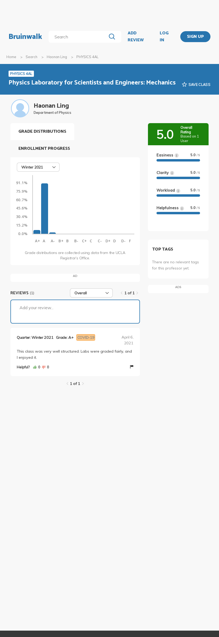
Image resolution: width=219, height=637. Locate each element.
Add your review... (36, 307)
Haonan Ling (57, 57)
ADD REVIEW (136, 36)
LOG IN (164, 36)
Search (31, 57)
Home (11, 57)
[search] (78, 37)
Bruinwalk (25, 37)
